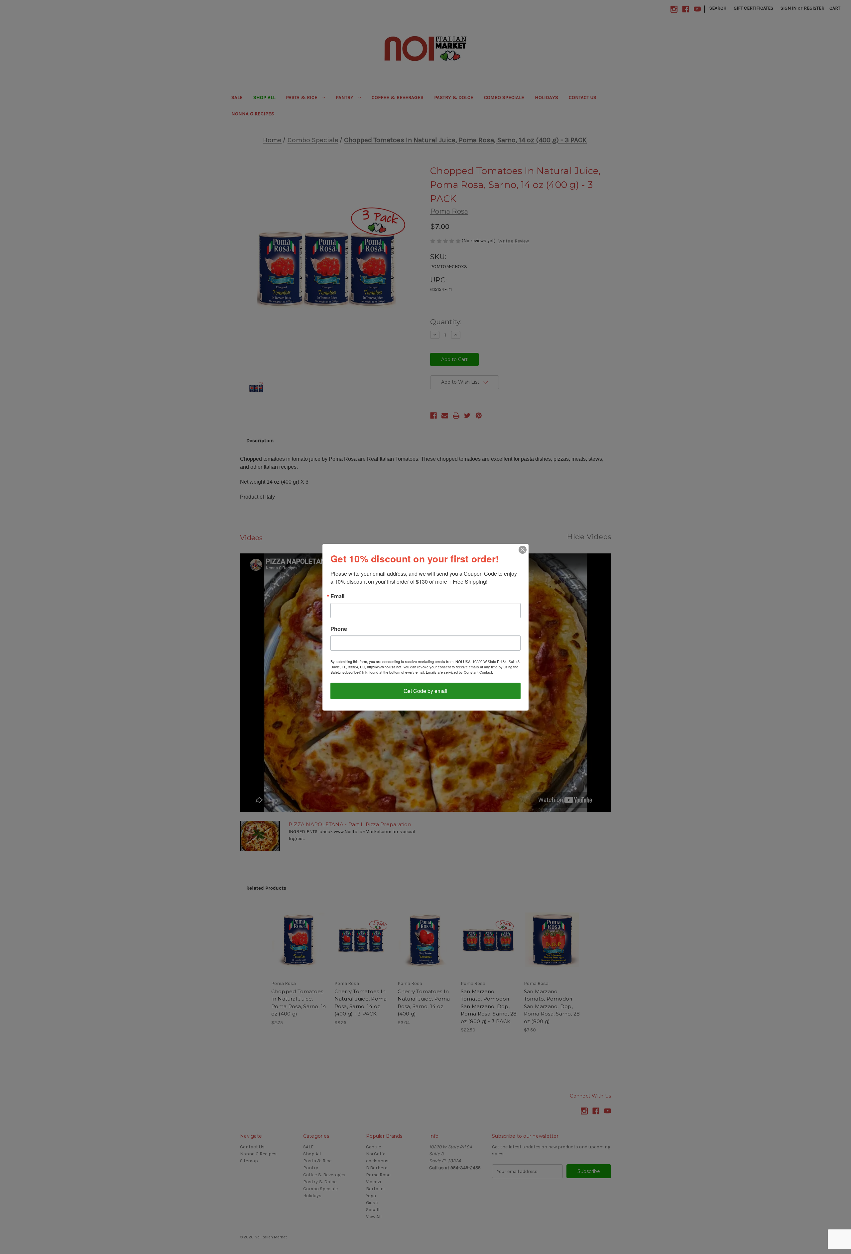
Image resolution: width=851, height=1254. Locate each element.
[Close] (523, 550)
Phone (338, 628)
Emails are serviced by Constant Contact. (459, 672)
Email (337, 596)
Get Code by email (425, 691)
